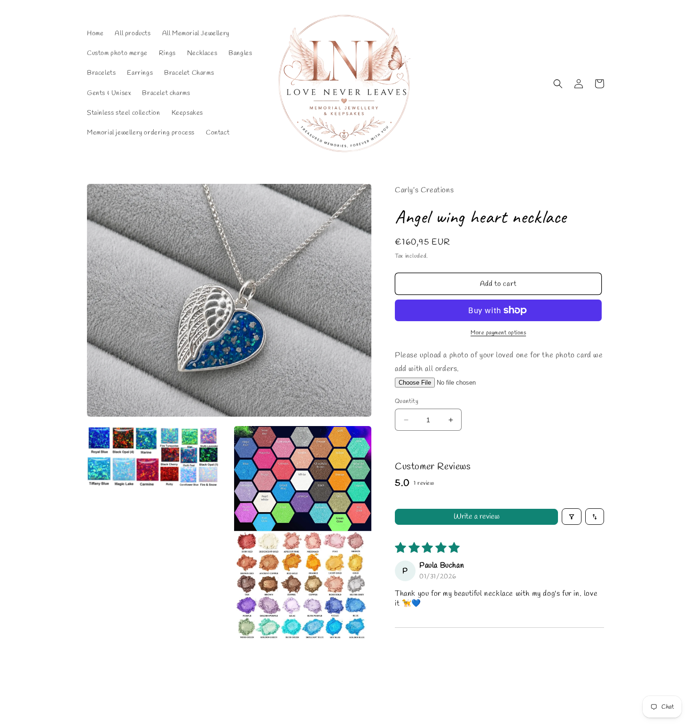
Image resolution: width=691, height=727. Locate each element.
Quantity (406, 401)
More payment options (498, 333)
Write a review (477, 517)
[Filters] (571, 516)
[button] (558, 83)
